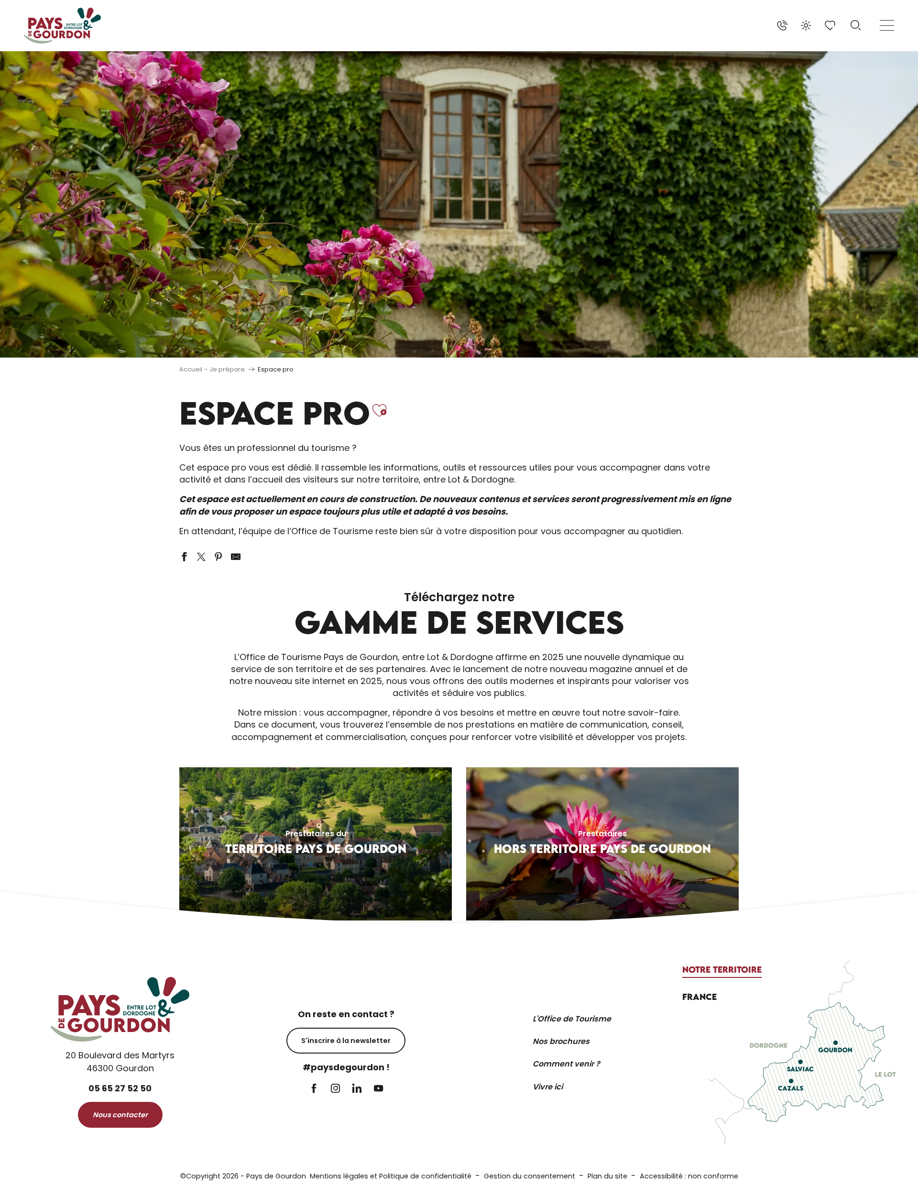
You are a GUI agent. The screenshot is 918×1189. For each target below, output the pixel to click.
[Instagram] (335, 1089)
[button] (856, 25)
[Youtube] (378, 1089)
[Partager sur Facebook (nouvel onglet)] (184, 556)
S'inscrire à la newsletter (346, 1040)
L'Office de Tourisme (572, 1018)
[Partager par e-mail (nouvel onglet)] (235, 556)
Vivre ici (548, 1086)
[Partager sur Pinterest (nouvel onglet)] (218, 556)
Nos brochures (561, 1041)
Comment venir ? (566, 1063)
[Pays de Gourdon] (62, 26)
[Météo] (806, 25)
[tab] (722, 969)
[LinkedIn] (356, 1089)
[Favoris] (831, 25)
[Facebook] (313, 1089)
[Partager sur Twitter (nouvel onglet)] (201, 556)
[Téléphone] (782, 25)
